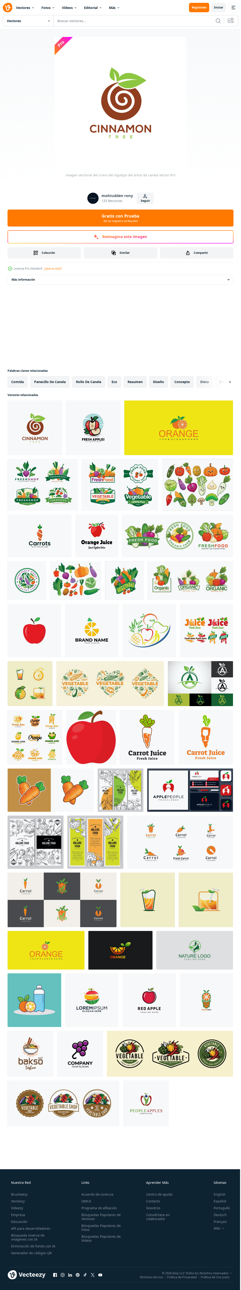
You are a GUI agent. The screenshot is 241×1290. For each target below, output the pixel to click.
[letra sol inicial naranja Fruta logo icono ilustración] (92, 630)
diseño (158, 382)
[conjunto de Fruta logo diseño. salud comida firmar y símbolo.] (149, 630)
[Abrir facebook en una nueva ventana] (55, 1275)
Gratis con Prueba (119, 218)
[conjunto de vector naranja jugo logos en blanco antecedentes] (35, 737)
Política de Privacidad (178, 1277)
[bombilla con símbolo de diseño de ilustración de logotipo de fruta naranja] (206, 1000)
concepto (182, 382)
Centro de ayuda (157, 1194)
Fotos (46, 7)
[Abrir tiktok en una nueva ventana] (85, 1275)
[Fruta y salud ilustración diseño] (34, 1000)
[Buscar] (214, 21)
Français (217, 1221)
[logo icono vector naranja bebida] (30, 683)
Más (112, 7)
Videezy (17, 1208)
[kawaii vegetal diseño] (197, 485)
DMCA (85, 1201)
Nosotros (151, 1208)
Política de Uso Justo (211, 1277)
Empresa (17, 1215)
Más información (23, 280)
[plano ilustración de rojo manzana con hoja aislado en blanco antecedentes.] (91, 737)
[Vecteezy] (7, 7)
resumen (135, 382)
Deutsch (217, 1215)
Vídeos (67, 7)
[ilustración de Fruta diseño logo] (92, 1000)
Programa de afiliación (98, 1208)
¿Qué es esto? (53, 269)
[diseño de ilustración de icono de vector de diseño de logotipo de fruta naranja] (120, 950)
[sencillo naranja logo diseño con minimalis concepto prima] (178, 427)
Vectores (23, 7)
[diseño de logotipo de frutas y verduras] (110, 683)
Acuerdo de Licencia (96, 1194)
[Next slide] (222, 382)
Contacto (151, 1201)
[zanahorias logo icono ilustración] (40, 535)
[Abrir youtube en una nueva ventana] (100, 1275)
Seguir (143, 201)
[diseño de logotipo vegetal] (43, 485)
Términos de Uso (148, 1277)
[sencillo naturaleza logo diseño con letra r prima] (194, 950)
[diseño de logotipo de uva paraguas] (80, 1054)
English (216, 1194)
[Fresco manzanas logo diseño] (93, 427)
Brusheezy (19, 1194)
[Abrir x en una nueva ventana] (93, 1275)
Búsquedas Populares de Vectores (99, 1217)
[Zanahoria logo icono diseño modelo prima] (180, 842)
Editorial (91, 7)
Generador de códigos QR (31, 1253)
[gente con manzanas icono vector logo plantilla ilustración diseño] (146, 1103)
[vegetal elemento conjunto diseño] (75, 580)
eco (114, 382)
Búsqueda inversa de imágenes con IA (27, 1237)
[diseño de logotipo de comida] (30, 1054)
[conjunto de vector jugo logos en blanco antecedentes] (206, 630)
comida (17, 382)
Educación (19, 1221)
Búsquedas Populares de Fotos (99, 1227)
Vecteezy (17, 1201)
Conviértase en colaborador (155, 1217)
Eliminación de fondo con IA (33, 1246)
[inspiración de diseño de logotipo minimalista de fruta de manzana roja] (149, 1000)
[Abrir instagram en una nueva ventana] (62, 1275)
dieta (204, 382)
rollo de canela (88, 382)
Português (219, 1208)
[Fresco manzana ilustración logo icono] (34, 630)
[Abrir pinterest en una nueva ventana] (78, 1275)
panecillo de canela (50, 382)
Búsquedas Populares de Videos (99, 1238)
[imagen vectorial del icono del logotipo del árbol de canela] (35, 427)
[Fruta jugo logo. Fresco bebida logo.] (96, 535)
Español (217, 1201)
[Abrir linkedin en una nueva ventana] (70, 1275)
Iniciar (215, 7)
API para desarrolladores (30, 1228)
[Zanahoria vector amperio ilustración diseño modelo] (51, 790)
